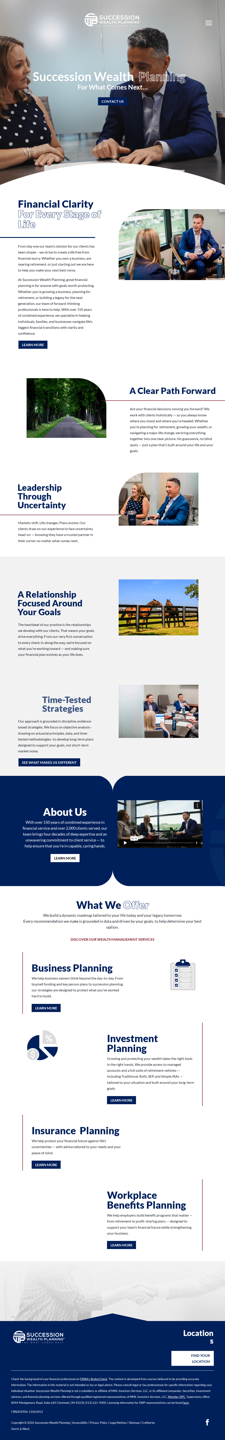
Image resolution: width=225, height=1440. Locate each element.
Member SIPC (176, 1397)
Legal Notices (118, 1422)
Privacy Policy (98, 1422)
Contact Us (113, 101)
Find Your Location (200, 1358)
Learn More (33, 345)
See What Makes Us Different (49, 762)
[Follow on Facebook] (207, 1422)
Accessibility (80, 1422)
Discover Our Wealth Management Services (112, 939)
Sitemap (134, 1422)
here (186, 1402)
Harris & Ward (20, 1429)
